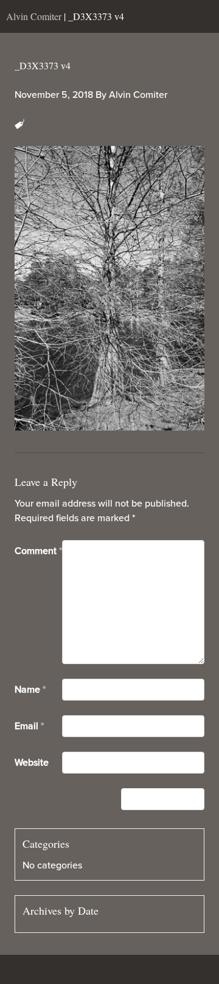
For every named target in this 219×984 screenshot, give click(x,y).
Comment (38, 551)
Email (29, 726)
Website (32, 763)
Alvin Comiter (138, 95)
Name (30, 690)
